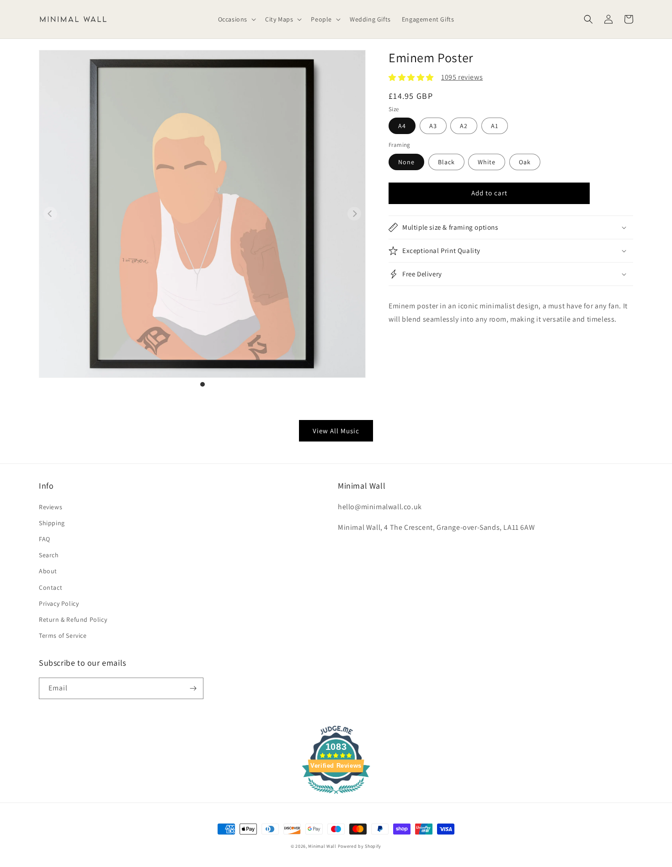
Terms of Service (63, 635)
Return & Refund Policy (73, 619)
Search (49, 555)
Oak (525, 162)
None (406, 162)
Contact (50, 587)
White (487, 162)
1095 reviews (462, 77)
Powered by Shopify (360, 846)
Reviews (50, 507)
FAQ (44, 539)
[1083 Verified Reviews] (336, 795)
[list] (202, 219)
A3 (433, 126)
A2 (464, 126)
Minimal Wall (322, 846)
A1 (494, 126)
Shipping (52, 523)
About (48, 571)
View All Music (336, 430)
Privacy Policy (59, 603)
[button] (236, 19)
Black (446, 162)
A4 (402, 126)
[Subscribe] (193, 688)
